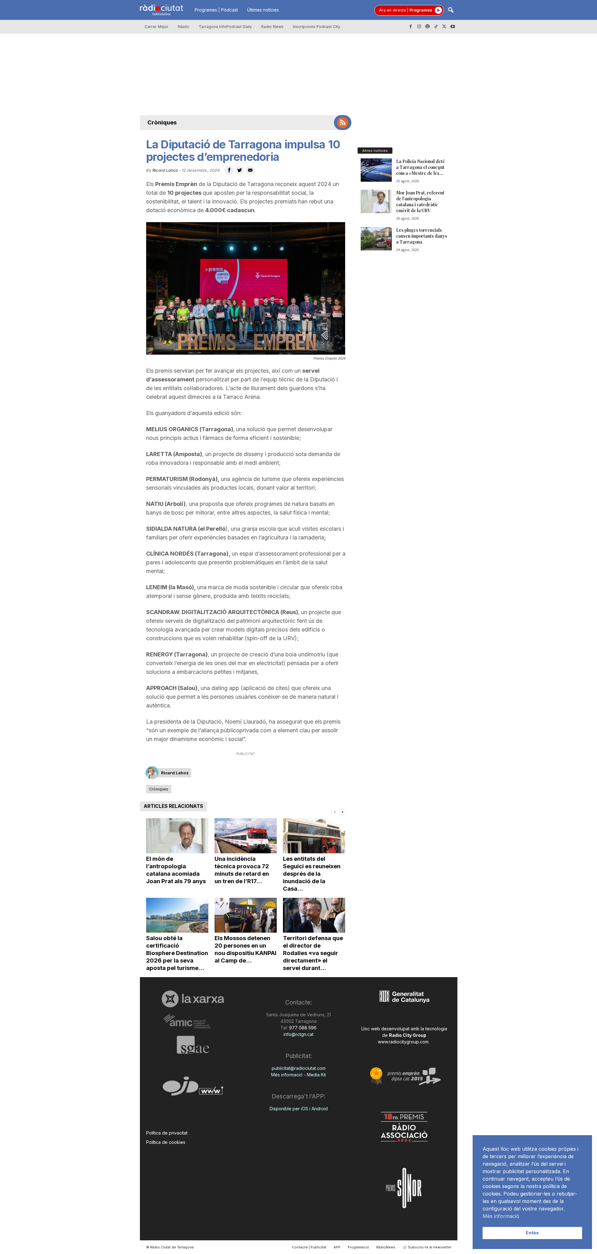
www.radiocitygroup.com (403, 1041)
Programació (358, 1247)
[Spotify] (427, 26)
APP (337, 1247)
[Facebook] (410, 26)
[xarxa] (193, 999)
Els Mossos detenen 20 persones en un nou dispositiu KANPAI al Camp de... (245, 949)
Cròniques (162, 122)
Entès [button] (532, 1232)
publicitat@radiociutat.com (299, 1068)
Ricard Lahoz (165, 170)
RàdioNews (386, 1247)
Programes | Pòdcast (216, 9)
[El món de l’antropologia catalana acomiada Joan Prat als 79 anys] (177, 835)
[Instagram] (419, 26)
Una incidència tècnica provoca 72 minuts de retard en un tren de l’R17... (242, 870)
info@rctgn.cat (298, 1034)
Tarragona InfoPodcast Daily (225, 26)
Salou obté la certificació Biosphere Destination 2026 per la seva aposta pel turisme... (177, 953)
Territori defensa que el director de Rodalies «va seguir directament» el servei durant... (313, 953)
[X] (444, 26)
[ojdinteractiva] (193, 1089)
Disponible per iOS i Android (299, 1108)
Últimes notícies (263, 9)
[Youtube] (452, 26)
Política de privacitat (166, 1132)
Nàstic (183, 26)
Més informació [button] (501, 1216)
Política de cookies (165, 1142)
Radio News (272, 26)
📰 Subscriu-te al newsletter (427, 1247)
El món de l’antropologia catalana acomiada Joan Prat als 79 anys (176, 870)
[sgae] (193, 1045)
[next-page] (342, 811)
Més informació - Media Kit (298, 1074)
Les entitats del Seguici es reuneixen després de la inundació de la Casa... (311, 873)
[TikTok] (436, 26)
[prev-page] (335, 811)
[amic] (193, 1021)
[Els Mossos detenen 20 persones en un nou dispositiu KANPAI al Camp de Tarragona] (246, 915)
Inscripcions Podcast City (316, 26)
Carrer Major (157, 26)
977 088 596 (302, 1027)
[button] (450, 10)
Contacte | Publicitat (309, 1247)
